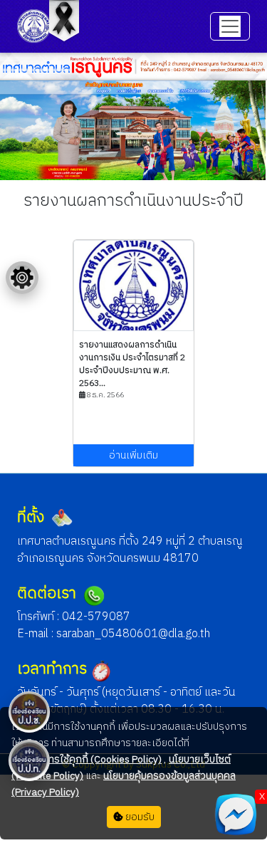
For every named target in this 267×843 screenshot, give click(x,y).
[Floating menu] (22, 277)
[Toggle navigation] (230, 26)
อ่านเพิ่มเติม (133, 455)
